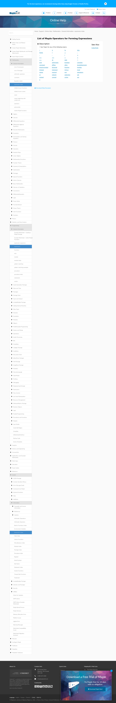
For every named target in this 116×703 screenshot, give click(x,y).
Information (16, 502)
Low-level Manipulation (19, 396)
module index (17, 260)
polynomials (17, 107)
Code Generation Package (20, 285)
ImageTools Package (18, 365)
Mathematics (15, 60)
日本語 (33, 697)
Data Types (16, 309)
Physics (14, 218)
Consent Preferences (54, 700)
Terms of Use (40, 700)
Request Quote (102, 9)
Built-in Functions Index (20, 525)
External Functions (18, 492)
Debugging (16, 382)
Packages (15, 173)
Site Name (17, 563)
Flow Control (16, 393)
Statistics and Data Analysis (19, 222)
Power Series (16, 201)
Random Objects (17, 407)
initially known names (19, 91)
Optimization (16, 169)
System (14, 475)
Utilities (15, 591)
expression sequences (20, 243)
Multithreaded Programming (20, 326)
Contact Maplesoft (90, 9)
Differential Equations (19, 121)
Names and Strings (18, 330)
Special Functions (17, 176)
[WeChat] (51, 686)
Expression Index (18, 532)
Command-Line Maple (19, 489)
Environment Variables (20, 529)
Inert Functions (17, 211)
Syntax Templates (17, 441)
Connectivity (15, 452)
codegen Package (17, 347)
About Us (12, 666)
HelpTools (15, 499)
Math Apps (15, 461)
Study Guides (15, 468)
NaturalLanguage (17, 372)
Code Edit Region (17, 428)
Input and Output (18, 298)
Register (16, 557)
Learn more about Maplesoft (16, 688)
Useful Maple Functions (20, 110)
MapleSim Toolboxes (17, 652)
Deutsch (28, 697)
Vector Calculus (17, 180)
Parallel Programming (18, 414)
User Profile (16, 424)
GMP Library (16, 598)
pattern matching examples (21, 267)
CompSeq (15, 431)
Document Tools (17, 354)
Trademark (17, 577)
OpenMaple (16, 375)
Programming (15, 225)
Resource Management (19, 400)
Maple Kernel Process (18, 607)
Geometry (15, 149)
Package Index (18, 550)
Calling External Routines (19, 305)
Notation (15, 368)
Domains (15, 312)
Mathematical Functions (19, 159)
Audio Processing (17, 337)
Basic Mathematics (18, 183)
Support (41, 31)
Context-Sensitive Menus (19, 482)
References (17, 511)
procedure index (18, 274)
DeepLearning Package (19, 386)
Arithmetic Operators (19, 522)
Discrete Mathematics (19, 129)
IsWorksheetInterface (18, 435)
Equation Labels (18, 81)
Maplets (15, 421)
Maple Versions (17, 611)
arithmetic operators (19, 74)
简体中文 (39, 697)
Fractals (15, 145)
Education (14, 464)
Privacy (46, 700)
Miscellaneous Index (19, 543)
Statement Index (18, 567)
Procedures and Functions (20, 417)
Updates (16, 515)
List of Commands (19, 67)
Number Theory (17, 163)
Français (23, 697)
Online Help (48, 31)
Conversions (16, 190)
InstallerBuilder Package (19, 302)
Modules (15, 319)
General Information (18, 63)
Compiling (15, 344)
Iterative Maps (17, 152)
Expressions (16, 389)
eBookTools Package (18, 358)
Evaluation (16, 133)
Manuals (14, 638)
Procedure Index (18, 553)
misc (15, 253)
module (16, 257)
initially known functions (20, 88)
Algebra (15, 114)
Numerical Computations (19, 166)
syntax (16, 281)
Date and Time (17, 288)
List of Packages (18, 70)
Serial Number (18, 560)
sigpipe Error (16, 621)
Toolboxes (14, 645)
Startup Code (16, 438)
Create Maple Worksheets (19, 48)
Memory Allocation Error (19, 614)
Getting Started (16, 39)
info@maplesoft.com (42, 679)
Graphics (14, 445)
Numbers (15, 215)
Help (14, 496)
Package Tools (16, 295)
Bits (14, 340)
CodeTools (15, 351)
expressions (17, 246)
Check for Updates (18, 595)
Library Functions (18, 539)
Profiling (15, 379)
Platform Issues (17, 618)
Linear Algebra (17, 156)
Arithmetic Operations (20, 518)
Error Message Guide (18, 485)
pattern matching (18, 264)
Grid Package (16, 361)
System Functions (18, 570)
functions (16, 250)
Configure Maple (16, 642)
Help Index (17, 536)
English (17, 697)
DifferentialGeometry (18, 194)
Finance (15, 142)
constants (16, 77)
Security (15, 588)
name (15, 95)
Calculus (15, 117)
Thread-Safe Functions (20, 574)
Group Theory (17, 208)
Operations (16, 333)
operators (16, 103)
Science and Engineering (18, 448)
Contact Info (38, 666)
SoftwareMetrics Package (19, 403)
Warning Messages (18, 624)
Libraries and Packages (19, 584)
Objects (15, 323)
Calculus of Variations (18, 187)
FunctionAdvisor (17, 204)
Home (36, 31)
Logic (14, 197)
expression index (18, 84)
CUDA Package (17, 478)
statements (17, 278)
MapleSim (14, 649)
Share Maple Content (17, 56)
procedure (17, 271)
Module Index (17, 546)
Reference (14, 471)
